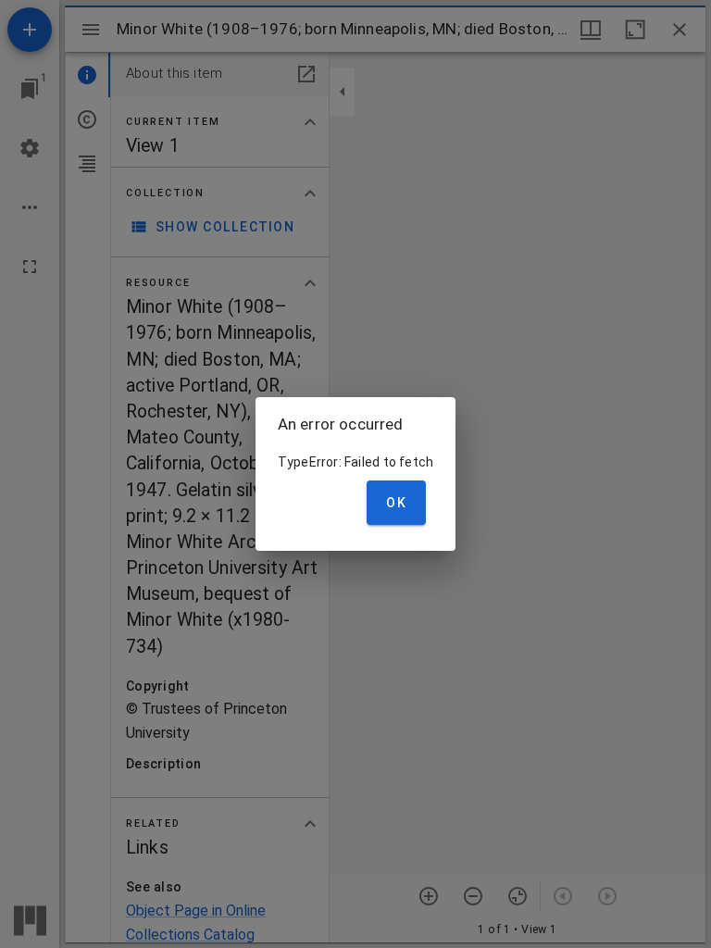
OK (396, 502)
